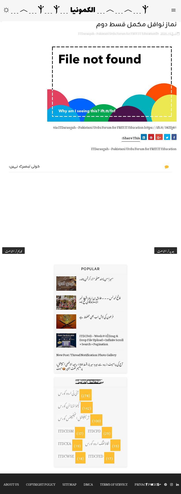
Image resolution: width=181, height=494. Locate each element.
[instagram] (171, 484)
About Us (11, 483)
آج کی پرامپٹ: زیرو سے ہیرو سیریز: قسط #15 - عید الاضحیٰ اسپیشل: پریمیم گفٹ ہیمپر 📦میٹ (89, 365)
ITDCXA (64, 442)
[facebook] (147, 484)
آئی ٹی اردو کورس (68, 392)
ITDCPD (94, 430)
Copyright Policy (40, 483)
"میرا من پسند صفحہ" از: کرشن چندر (96, 278)
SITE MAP (69, 483)
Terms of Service (114, 483)
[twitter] (152, 484)
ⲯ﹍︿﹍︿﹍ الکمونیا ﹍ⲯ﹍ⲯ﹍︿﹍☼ (75, 10)
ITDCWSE (66, 455)
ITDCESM (66, 430)
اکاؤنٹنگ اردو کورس (97, 442)
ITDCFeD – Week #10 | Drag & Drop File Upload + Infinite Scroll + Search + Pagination (101, 339)
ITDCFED (95, 455)
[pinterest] (165, 484)
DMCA (88, 483)
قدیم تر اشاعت (13, 250)
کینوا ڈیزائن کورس (68, 405)
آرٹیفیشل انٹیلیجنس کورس (73, 417)
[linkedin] (177, 484)
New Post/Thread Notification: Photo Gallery (86, 354)
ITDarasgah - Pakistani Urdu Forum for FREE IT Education (116, 32)
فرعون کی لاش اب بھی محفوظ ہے (96, 316)
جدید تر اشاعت (165, 250)
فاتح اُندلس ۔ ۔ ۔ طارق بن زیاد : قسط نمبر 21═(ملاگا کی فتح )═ (100, 299)
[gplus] (159, 484)
